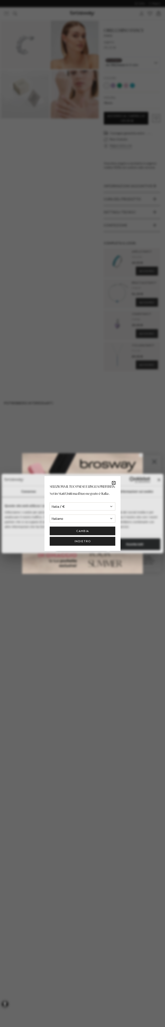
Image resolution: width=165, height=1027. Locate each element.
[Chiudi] (113, 483)
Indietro (82, 541)
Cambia (82, 531)
